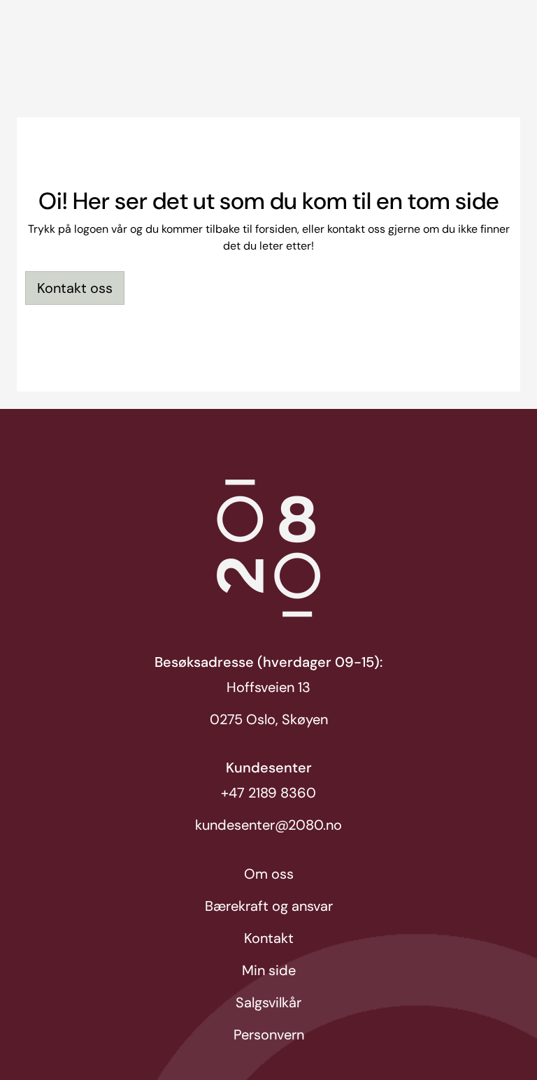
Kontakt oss (75, 288)
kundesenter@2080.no (268, 825)
